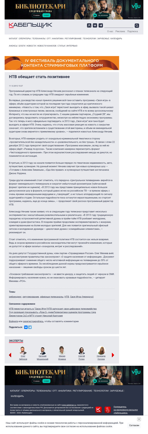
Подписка (132, 31)
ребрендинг (15, 296)
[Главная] (30, 25)
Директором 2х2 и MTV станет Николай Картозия (36, 315)
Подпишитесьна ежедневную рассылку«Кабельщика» (126, 410)
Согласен (134, 425)
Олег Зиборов (23, 357)
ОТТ (49, 39)
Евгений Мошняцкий (42, 357)
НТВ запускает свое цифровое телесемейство (72, 308)
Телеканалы (38, 39)
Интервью (71, 46)
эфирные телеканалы (51, 296)
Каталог (13, 39)
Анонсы (13, 46)
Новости (31, 46)
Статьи (61, 46)
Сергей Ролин (81, 357)
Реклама (120, 31)
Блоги (22, 46)
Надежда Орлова (101, 357)
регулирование (31, 296)
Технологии (89, 39)
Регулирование (73, 39)
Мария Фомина (62, 357)
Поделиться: (16, 327)
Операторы (25, 39)
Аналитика (57, 39)
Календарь (116, 39)
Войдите (13, 321)
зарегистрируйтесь (33, 321)
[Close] (139, 419)
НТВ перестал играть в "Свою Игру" (28, 308)
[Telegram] (30, 327)
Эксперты (16, 340)
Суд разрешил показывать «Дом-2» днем (31, 312)
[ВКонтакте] (26, 327)
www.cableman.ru (69, 405)
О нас (110, 31)
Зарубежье (103, 39)
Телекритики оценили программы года (75, 312)
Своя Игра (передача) (82, 296)
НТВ (66, 296)
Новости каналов (46, 46)
